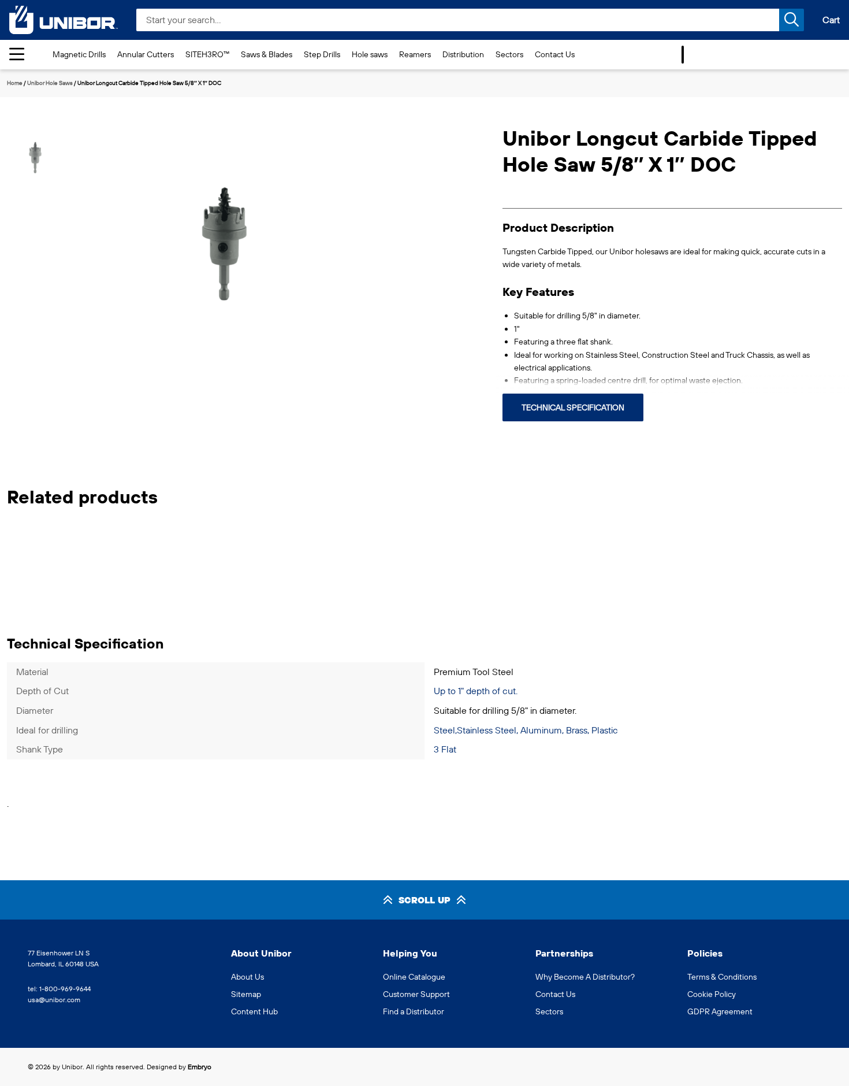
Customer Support (416, 994)
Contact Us (555, 54)
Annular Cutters (145, 54)
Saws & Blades (266, 54)
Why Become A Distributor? (585, 977)
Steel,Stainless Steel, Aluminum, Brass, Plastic (526, 730)
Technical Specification (573, 407)
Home (15, 83)
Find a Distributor (413, 1011)
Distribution (463, 54)
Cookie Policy (711, 994)
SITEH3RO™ (207, 54)
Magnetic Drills (79, 54)
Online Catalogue (414, 977)
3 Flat (445, 749)
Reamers (415, 54)
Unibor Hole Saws (50, 83)
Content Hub (254, 1011)
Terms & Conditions (722, 977)
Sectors (509, 54)
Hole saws (370, 54)
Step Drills (322, 54)
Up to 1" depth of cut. (475, 690)
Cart (831, 19)
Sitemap (246, 994)
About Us (247, 977)
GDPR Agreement (720, 1011)
